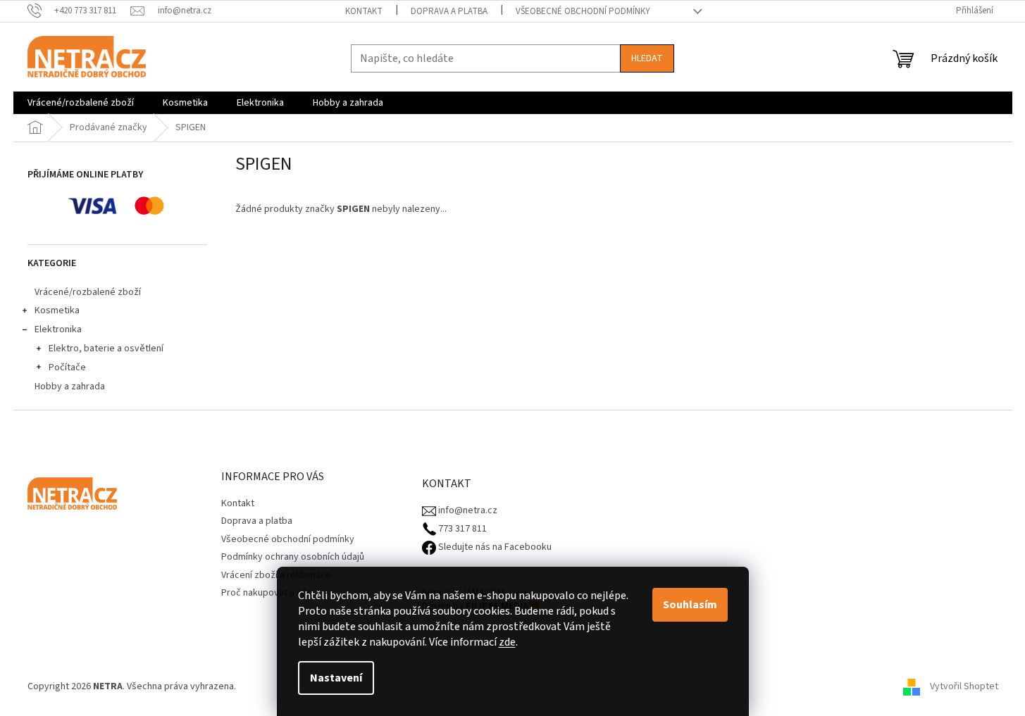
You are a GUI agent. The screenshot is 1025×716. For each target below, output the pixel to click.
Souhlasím (690, 605)
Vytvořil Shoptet (964, 686)
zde (507, 642)
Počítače (67, 367)
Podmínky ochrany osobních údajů (292, 557)
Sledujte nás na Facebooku (494, 547)
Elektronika (58, 329)
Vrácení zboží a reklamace (276, 575)
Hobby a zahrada (70, 386)
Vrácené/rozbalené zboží (88, 292)
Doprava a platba (449, 11)
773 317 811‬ (461, 529)
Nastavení (336, 678)
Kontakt (364, 11)
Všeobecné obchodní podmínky (583, 11)
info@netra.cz (466, 510)
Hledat (647, 58)
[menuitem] (80, 103)
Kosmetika (57, 310)
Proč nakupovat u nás (266, 593)
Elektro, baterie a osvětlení (106, 348)
